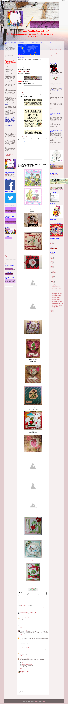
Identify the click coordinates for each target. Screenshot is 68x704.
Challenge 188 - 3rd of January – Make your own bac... (57, 304)
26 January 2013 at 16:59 (26, 637)
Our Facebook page (53, 60)
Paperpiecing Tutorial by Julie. (54, 48)
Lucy (32, 407)
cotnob (21, 671)
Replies (22, 662)
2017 (52, 265)
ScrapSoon (23, 664)
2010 (52, 311)
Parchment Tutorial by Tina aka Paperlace (56, 53)
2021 (52, 260)
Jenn (6, 258)
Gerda (21, 617)
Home (33, 696)
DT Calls (51, 47)
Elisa (33, 293)
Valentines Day (23, 607)
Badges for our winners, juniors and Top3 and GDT (56, 56)
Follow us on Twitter (53, 61)
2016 (52, 266)
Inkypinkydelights (22, 624)
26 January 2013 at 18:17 (25, 647)
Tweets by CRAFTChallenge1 (54, 239)
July (53, 277)
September (53, 275)
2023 (52, 257)
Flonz (31, 606)
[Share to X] (29, 605)
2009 (52, 313)
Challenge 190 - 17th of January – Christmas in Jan (56, 296)
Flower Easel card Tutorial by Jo (54, 57)
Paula (6, 262)
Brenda (6, 255)
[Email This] (28, 605)
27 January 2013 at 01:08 (27, 658)
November (53, 272)
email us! (6, 174)
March (53, 282)
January (53, 285)
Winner (51, 243)
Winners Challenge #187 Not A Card (57, 305)
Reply (21, 615)
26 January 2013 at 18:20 (28, 653)
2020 (52, 261)
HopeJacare (33, 606)
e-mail (53, 138)
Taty (5, 263)
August (53, 276)
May (53, 280)
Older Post (46, 696)
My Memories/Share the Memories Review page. (56, 59)
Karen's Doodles (37, 606)
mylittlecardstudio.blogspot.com (24, 612)
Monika (6, 261)
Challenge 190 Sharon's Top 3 (56, 292)
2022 (52, 258)
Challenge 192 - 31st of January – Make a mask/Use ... (56, 287)
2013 (52, 270)
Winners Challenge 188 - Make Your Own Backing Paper (57, 302)
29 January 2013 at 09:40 (25, 671)
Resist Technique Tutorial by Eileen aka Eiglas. (55, 50)
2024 (52, 256)
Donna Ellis (21, 630)
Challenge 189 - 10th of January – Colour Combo (56, 298)
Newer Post (20, 696)
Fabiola (6, 256)
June (53, 278)
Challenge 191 (22, 606)
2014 (52, 268)
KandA (21, 647)
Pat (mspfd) (21, 658)
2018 (52, 263)
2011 (52, 310)
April (53, 281)
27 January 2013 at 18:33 (28, 664)
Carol (32, 270)
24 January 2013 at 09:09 (32, 612)
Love (40, 606)
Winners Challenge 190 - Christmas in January (57, 294)
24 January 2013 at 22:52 (25, 617)
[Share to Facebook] (30, 605)
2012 (52, 309)
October (53, 273)
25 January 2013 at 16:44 (26, 630)
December (53, 271)
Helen (6, 257)
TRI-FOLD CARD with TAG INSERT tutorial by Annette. (56, 51)
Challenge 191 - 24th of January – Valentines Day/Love (56, 291)
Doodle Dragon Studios (27, 606)
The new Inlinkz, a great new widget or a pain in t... (56, 46)
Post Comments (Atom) (25, 698)
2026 (52, 253)
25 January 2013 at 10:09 (28, 624)
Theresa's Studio (22, 653)
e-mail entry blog (7, 82)
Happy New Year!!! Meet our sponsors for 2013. (57, 307)
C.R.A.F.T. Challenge (10, 4)
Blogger (44, 701)
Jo (5, 259)
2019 (52, 262)
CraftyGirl (21, 637)
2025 (52, 254)
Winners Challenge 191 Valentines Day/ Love (56, 289)
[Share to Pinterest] (31, 605)
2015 (52, 267)
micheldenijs (37, 701)
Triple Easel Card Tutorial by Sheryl (55, 54)
